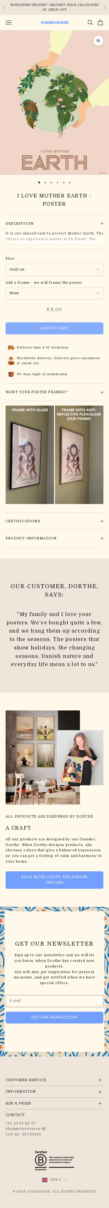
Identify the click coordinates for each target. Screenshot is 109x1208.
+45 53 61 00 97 (21, 1123)
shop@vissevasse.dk (26, 1129)
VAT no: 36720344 (23, 1134)
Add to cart (54, 328)
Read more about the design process (54, 880)
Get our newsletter (54, 1017)
